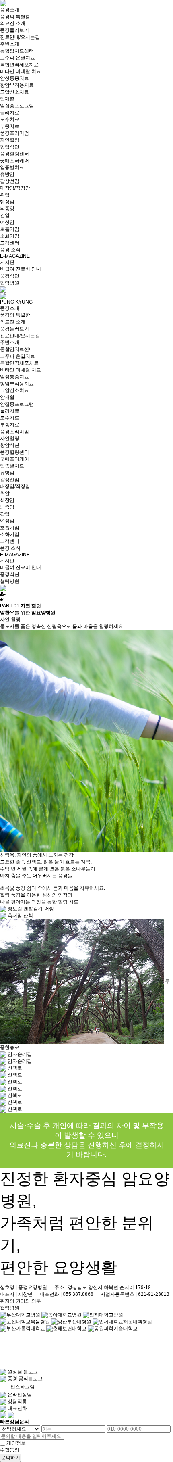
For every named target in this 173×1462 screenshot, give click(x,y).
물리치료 (9, 112)
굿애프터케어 (14, 160)
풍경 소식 (10, 249)
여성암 (7, 222)
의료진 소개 (12, 23)
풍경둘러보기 (14, 30)
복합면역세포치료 (19, 64)
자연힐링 (9, 140)
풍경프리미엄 (14, 133)
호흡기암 (9, 229)
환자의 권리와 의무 (20, 1301)
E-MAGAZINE (15, 256)
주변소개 (9, 44)
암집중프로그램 (17, 105)
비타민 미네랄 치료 (20, 71)
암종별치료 (12, 167)
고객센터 (9, 243)
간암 (5, 215)
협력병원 (9, 283)
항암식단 (9, 147)
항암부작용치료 (17, 85)
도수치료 (9, 119)
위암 (5, 195)
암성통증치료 (14, 78)
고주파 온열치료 (17, 57)
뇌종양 (7, 208)
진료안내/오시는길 (20, 37)
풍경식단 (9, 276)
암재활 (7, 99)
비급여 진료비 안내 (20, 269)
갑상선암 (9, 181)
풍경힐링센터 (14, 153)
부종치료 (9, 126)
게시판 (7, 262)
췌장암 (7, 201)
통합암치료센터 (17, 51)
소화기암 (9, 236)
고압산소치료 (14, 92)
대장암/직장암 (15, 188)
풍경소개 (9, 10)
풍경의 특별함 (15, 16)
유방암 (7, 174)
